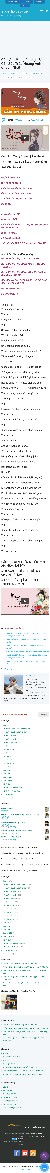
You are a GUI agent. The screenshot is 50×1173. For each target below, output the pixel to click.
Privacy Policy (25, 1169)
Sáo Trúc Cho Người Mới (11, 1057)
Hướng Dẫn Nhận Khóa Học (12, 1108)
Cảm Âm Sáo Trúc (37, 73)
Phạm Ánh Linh (37, 120)
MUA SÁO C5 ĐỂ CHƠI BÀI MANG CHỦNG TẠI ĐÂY (23, 573)
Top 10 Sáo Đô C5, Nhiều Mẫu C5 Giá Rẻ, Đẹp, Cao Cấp (19, 871)
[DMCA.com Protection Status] (17, 1139)
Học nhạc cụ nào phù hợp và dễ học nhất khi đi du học (18, 859)
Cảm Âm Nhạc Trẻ (10, 739)
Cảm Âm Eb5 (7, 777)
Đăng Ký (28, 1)
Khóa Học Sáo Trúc (9, 1064)
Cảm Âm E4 (7, 774)
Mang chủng (8, 669)
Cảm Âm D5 (10, 756)
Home (4, 73)
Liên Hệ (5, 1087)
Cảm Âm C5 (10, 753)
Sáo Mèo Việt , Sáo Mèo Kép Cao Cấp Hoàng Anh (20, 1067)
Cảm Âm (39, 1)
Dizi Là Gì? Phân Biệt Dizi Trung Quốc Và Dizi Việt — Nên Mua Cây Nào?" (24, 865)
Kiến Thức (6, 784)
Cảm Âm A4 (10, 746)
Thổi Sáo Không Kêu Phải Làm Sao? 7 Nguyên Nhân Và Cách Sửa (22, 853)
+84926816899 (36, 1133)
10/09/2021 (18, 120)
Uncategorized (8, 798)
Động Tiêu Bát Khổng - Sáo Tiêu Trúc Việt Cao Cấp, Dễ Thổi (23, 1071)
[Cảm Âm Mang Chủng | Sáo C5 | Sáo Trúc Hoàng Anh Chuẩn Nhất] (25, 101)
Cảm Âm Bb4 (10, 749)
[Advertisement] (25, 37)
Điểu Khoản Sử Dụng (10, 1097)
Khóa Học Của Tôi (14, 1)
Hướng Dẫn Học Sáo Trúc (13, 787)
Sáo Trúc (25, 5)
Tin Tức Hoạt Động (9, 794)
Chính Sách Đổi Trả (9, 1104)
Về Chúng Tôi (7, 1090)
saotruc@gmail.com (38, 1136)
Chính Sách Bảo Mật (10, 1094)
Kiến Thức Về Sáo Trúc (12, 791)
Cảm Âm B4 (7, 770)
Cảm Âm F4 (10, 760)
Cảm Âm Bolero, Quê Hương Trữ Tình (17, 729)
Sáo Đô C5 (6, 1060)
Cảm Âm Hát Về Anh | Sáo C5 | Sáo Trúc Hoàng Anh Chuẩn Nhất (26, 652)
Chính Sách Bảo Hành (10, 1101)
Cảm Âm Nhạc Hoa (11, 735)
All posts (13, 73)
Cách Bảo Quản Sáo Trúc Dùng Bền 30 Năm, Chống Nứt (19, 847)
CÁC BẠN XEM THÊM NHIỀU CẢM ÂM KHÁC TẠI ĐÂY (23, 563)
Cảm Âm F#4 (7, 781)
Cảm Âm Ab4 (7, 767)
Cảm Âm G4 (10, 763)
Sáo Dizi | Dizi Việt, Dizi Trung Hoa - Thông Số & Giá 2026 (22, 1074)
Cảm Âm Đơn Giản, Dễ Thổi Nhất (15, 732)
